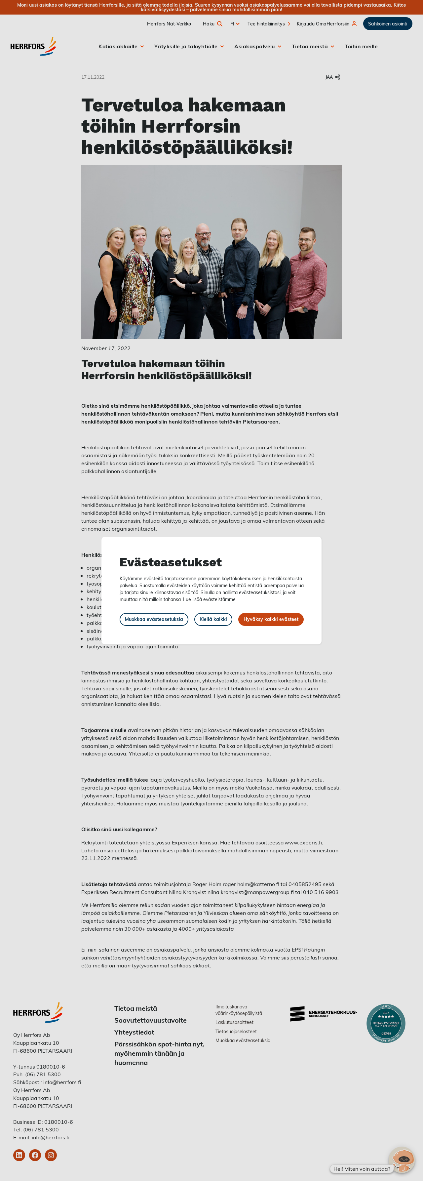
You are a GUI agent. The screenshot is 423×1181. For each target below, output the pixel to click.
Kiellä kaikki (213, 619)
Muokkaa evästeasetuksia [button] (154, 619)
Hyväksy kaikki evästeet (271, 619)
